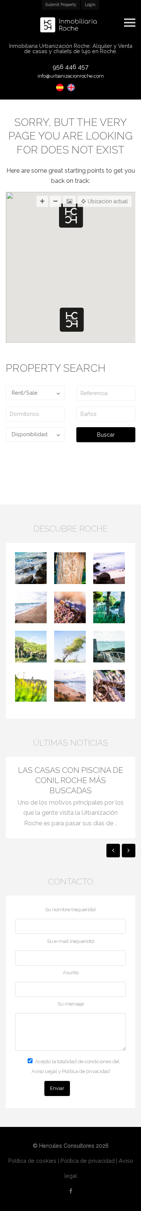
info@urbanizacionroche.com (71, 76)
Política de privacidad (88, 1160)
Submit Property (60, 4)
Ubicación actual (108, 201)
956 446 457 (70, 67)
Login (90, 4)
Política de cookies (32, 1160)
